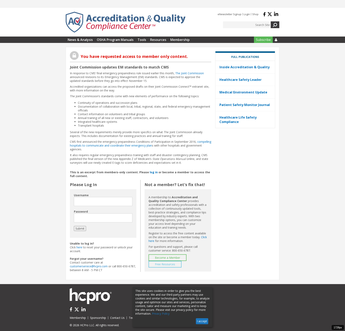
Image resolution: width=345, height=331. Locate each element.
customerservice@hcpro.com (89, 266)
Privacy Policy (161, 313)
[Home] (125, 22)
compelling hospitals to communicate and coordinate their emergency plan (140, 143)
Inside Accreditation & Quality (244, 67)
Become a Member (167, 258)
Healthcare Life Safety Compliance (238, 119)
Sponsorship (98, 318)
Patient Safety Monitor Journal (244, 105)
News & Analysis (80, 40)
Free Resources (165, 264)
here (79, 247)
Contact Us (117, 318)
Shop (255, 14)
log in (154, 172)
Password (81, 211)
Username (81, 195)
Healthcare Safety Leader (240, 79)
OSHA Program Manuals (115, 40)
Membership (180, 40)
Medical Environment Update (243, 92)
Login (247, 14)
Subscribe (263, 40)
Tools (142, 40)
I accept (202, 321)
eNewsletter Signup (229, 14)
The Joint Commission (189, 73)
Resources (158, 40)
